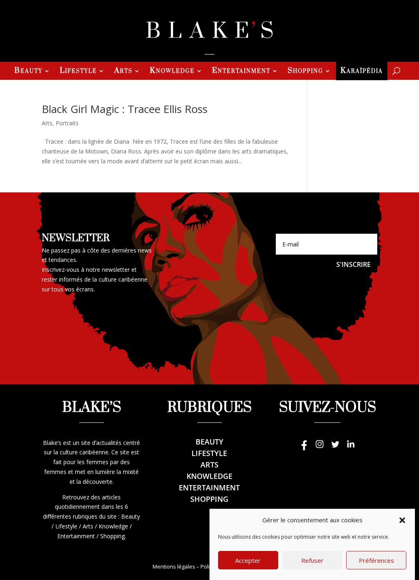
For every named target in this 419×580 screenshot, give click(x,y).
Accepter (248, 560)
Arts (123, 71)
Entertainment (241, 71)
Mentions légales (174, 566)
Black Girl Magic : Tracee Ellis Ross (124, 109)
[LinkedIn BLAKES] (351, 448)
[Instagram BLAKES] (319, 448)
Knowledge (172, 71)
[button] (402, 520)
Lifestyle (78, 71)
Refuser (312, 560)
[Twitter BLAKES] (335, 448)
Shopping (305, 71)
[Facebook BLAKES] (304, 448)
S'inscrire (353, 264)
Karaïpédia (361, 71)
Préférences (376, 560)
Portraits (67, 123)
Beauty (28, 71)
